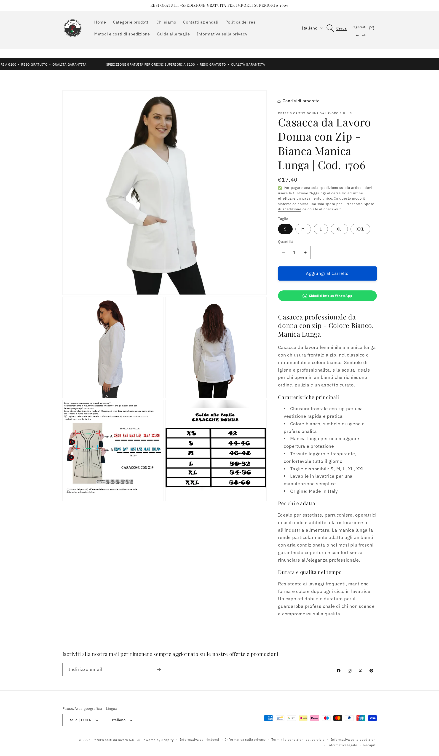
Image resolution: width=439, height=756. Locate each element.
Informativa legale (342, 745)
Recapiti (370, 745)
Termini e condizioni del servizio (298, 739)
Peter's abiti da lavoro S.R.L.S (116, 740)
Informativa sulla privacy (245, 739)
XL (339, 229)
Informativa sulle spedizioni (354, 739)
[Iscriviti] (159, 669)
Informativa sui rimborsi (199, 739)
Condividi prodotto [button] (301, 100)
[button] (339, 28)
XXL (360, 229)
